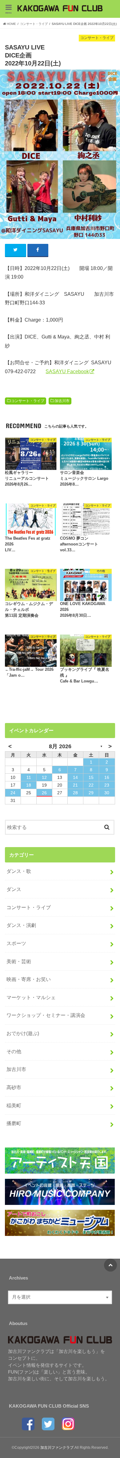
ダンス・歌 (18, 871)
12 (44, 777)
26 (44, 792)
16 (106, 777)
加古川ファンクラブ (57, 1447)
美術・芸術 (18, 961)
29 (91, 792)
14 (75, 777)
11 (28, 777)
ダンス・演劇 (21, 925)
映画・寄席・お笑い (28, 979)
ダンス (13, 889)
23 (106, 785)
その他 (13, 1051)
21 (75, 785)
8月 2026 (60, 746)
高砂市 (13, 1087)
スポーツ (16, 943)
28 (75, 792)
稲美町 (13, 1105)
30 (106, 792)
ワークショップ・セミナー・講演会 (45, 1015)
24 (12, 792)
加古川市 (62, 401)
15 (91, 777)
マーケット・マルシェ (31, 997)
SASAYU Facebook (67, 371)
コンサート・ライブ (27, 401)
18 (28, 785)
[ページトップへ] (110, 1265)
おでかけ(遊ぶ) (22, 1033)
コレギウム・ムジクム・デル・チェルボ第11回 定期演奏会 (29, 610)
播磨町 (13, 1123)
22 (91, 785)
